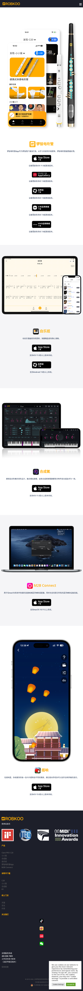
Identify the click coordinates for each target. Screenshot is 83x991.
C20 (3, 880)
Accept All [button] (70, 984)
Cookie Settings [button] (58, 984)
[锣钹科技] (11, 3)
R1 (3, 889)
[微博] (41, 928)
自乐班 (4, 861)
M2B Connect (7, 867)
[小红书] (41, 936)
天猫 (3, 902)
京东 (3, 905)
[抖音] (41, 921)
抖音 (3, 908)
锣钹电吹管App (8, 864)
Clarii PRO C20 (7, 853)
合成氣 (4, 858)
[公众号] (41, 944)
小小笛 (4, 855)
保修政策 (5, 967)
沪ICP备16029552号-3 (41, 982)
